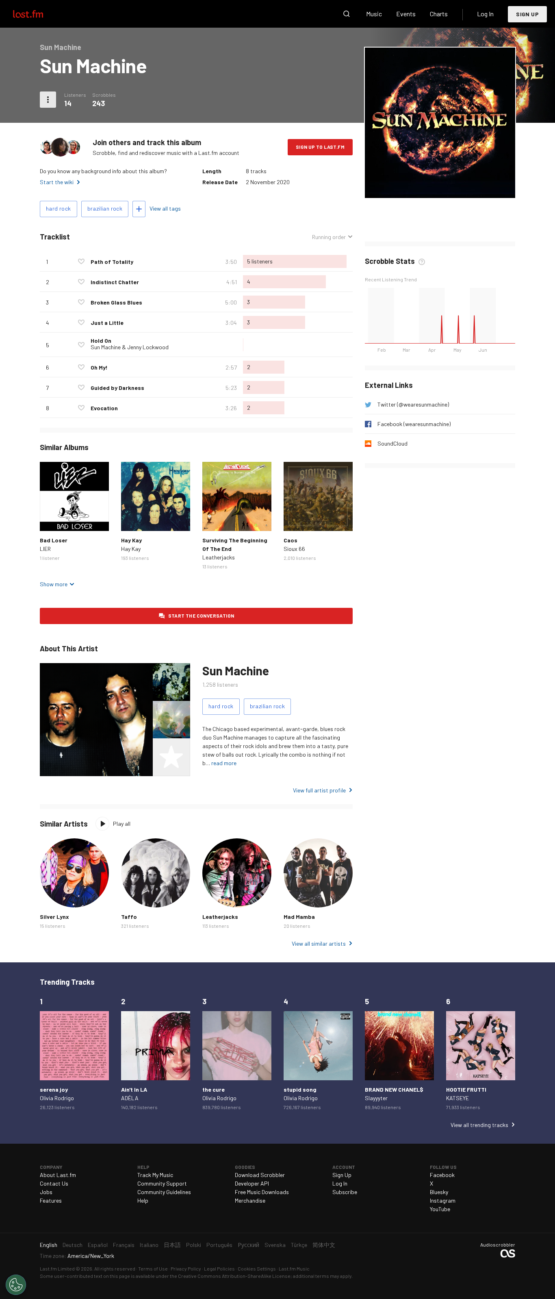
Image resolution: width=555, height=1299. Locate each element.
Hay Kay (131, 540)
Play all (121, 823)
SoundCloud (392, 443)
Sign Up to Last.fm (320, 147)
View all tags (165, 208)
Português (219, 1244)
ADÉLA (130, 1097)
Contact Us (54, 1183)
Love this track (81, 261)
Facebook (442, 1174)
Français (123, 1244)
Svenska (275, 1244)
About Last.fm (58, 1174)
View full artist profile (319, 790)
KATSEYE (457, 1097)
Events (406, 13)
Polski (193, 1244)
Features (51, 1200)
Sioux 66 (294, 548)
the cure (213, 1089)
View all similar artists (319, 943)
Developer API (252, 1183)
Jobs (46, 1191)
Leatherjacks (218, 557)
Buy (52, 518)
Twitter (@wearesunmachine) (413, 404)
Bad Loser (53, 540)
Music (374, 13)
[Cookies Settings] (16, 1285)
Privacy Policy (186, 1268)
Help (142, 1200)
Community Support (162, 1183)
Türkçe (299, 1244)
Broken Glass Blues (116, 302)
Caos (290, 540)
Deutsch (72, 1244)
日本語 (172, 1244)
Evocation (104, 408)
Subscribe (344, 1191)
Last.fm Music (294, 1268)
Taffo (129, 916)
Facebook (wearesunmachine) (414, 423)
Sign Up (527, 14)
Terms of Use (153, 1268)
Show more (53, 584)
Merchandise (250, 1200)
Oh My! (99, 367)
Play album (74, 496)
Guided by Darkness (117, 387)
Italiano (149, 1244)
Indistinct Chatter (115, 282)
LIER (45, 548)
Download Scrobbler (260, 1174)
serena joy (54, 1089)
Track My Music (155, 1174)
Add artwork (440, 186)
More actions (48, 99)
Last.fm (37, 14)
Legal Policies (219, 1268)
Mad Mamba (299, 916)
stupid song (300, 1089)
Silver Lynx (54, 916)
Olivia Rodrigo (57, 1097)
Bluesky (439, 1191)
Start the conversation (201, 615)
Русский (248, 1244)
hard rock (58, 208)
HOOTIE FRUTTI (466, 1089)
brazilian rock (105, 208)
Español (98, 1244)
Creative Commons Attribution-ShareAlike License (234, 1276)
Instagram (442, 1200)
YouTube (440, 1208)
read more (223, 762)
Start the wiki (57, 181)
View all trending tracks (479, 1124)
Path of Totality (112, 261)
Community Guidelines (164, 1191)
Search (346, 14)
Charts (439, 13)
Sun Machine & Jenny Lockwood (130, 347)
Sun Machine (235, 670)
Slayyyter (376, 1097)
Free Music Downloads (262, 1191)
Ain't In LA (134, 1089)
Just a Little (107, 322)
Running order (329, 237)
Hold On (101, 340)
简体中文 (323, 1244)
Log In (485, 13)
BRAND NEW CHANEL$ (394, 1089)
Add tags (138, 209)
